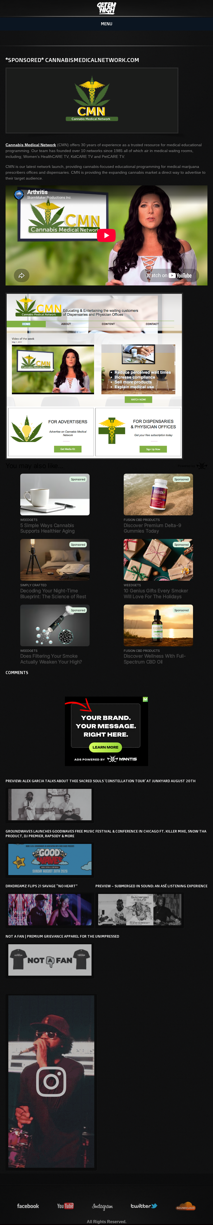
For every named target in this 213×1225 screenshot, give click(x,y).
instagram (102, 1206)
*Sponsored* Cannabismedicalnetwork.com (72, 59)
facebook (28, 1206)
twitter (144, 1206)
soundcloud (186, 1206)
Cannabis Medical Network (31, 145)
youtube (65, 1206)
